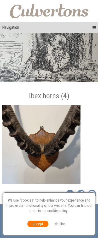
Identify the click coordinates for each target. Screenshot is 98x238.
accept (38, 223)
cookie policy (57, 210)
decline (60, 223)
